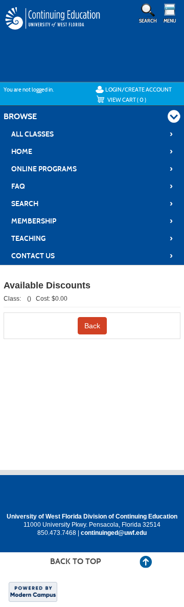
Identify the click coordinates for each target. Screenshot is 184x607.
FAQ (92, 186)
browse (20, 116)
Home (92, 151)
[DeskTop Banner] (53, 28)
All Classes (92, 134)
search (148, 21)
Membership (92, 221)
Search (92, 203)
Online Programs (92, 168)
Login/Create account (138, 89)
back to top (75, 561)
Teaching (92, 238)
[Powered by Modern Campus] (33, 591)
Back (92, 326)
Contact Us (92, 255)
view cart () (126, 99)
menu (170, 21)
